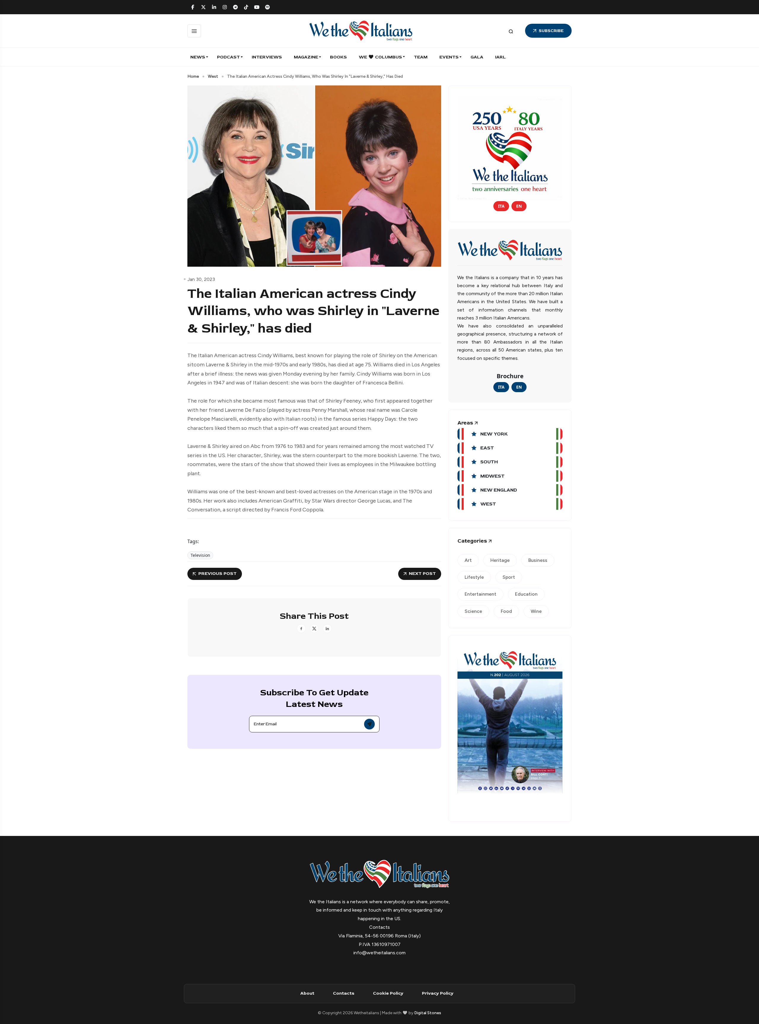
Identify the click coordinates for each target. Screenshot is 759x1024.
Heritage (500, 560)
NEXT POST (422, 573)
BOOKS (338, 57)
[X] (203, 7)
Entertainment (480, 594)
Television (200, 555)
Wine (536, 611)
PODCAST (228, 57)
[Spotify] (267, 7)
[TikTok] (246, 7)
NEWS (197, 57)
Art (468, 560)
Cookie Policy (388, 993)
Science (473, 611)
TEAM (421, 57)
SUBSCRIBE (551, 30)
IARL (500, 57)
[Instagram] (224, 7)
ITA (501, 206)
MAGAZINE (306, 57)
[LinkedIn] (214, 7)
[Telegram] (235, 7)
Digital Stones (427, 1012)
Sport (509, 577)
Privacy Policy (437, 993)
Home (193, 76)
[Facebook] (192, 7)
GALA (477, 57)
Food (506, 611)
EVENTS (449, 57)
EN (519, 206)
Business (537, 560)
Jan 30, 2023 (201, 279)
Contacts (343, 993)
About (307, 993)
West (213, 76)
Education (526, 594)
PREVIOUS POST (217, 573)
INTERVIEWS (267, 57)
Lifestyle (474, 577)
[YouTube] (256, 7)
